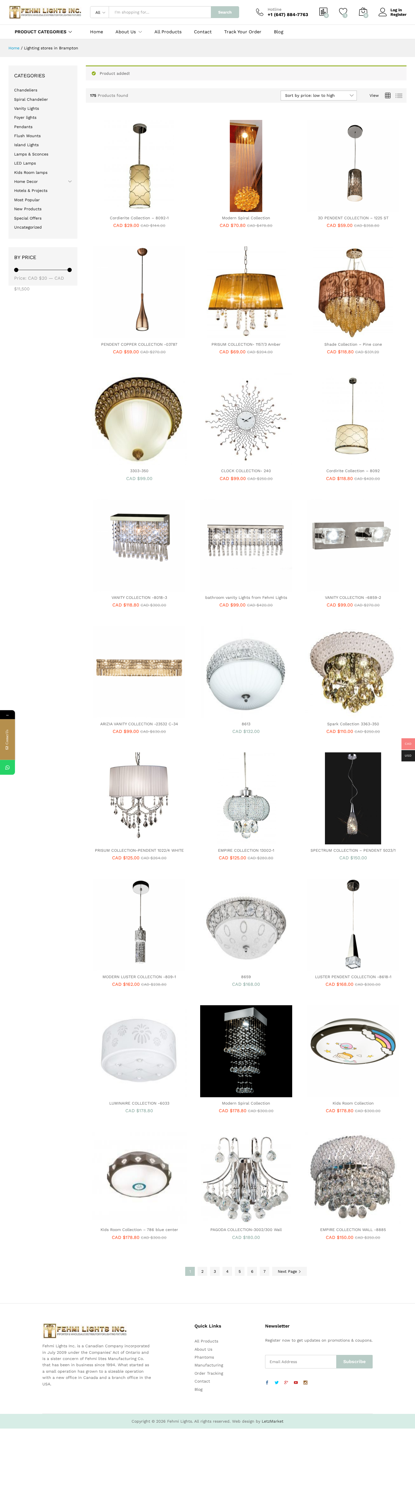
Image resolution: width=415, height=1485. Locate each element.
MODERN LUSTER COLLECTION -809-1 (139, 976)
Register (398, 14)
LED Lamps (25, 163)
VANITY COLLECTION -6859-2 (353, 597)
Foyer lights (25, 117)
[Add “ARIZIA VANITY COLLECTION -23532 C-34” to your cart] (119, 714)
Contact (203, 32)
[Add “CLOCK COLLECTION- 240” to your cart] (226, 461)
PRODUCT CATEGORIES (40, 31)
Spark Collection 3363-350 (353, 724)
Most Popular (27, 200)
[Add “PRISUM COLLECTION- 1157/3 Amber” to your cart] (226, 335)
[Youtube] (296, 1383)
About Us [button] (125, 32)
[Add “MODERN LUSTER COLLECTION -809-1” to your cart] (119, 967)
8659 (246, 976)
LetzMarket (272, 1421)
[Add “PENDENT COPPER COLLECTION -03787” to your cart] (119, 335)
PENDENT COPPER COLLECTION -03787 (139, 344)
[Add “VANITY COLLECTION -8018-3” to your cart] (119, 588)
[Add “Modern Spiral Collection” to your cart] (226, 208)
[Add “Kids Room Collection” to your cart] (333, 1094)
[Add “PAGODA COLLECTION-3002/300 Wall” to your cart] (226, 1220)
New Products (28, 209)
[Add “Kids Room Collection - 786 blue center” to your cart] (119, 1220)
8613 (246, 724)
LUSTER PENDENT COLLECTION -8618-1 (353, 976)
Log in (396, 10)
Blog (278, 32)
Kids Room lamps (30, 172)
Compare (158, 208)
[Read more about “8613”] (226, 714)
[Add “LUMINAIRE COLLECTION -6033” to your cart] (119, 1094)
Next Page (288, 1271)
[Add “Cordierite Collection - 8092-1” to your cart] (119, 208)
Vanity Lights (26, 108)
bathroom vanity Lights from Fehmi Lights (246, 597)
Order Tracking (209, 1373)
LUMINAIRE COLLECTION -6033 (139, 1103)
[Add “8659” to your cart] (226, 967)
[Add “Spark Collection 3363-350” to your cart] (333, 714)
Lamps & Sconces (31, 154)
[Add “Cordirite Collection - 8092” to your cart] (333, 461)
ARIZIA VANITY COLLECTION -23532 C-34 (139, 724)
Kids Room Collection (353, 1103)
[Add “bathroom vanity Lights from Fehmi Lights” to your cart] (226, 588)
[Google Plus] (286, 1383)
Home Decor (26, 181)
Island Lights (26, 145)
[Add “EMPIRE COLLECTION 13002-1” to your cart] (226, 841)
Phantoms (204, 1357)
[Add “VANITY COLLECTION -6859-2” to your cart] (333, 588)
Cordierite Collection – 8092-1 (139, 218)
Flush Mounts (27, 135)
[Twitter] (276, 1383)
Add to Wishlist (145, 208)
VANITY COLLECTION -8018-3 (139, 597)
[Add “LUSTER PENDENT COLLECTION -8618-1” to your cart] (333, 967)
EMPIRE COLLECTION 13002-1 (246, 850)
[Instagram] (305, 1383)
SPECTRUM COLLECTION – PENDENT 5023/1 (353, 850)
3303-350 (139, 470)
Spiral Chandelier (31, 99)
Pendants (23, 126)
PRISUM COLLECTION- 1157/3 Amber (246, 344)
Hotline (274, 9)
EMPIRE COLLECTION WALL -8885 (353, 1229)
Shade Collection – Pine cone (353, 344)
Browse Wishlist (252, 714)
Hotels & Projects (30, 190)
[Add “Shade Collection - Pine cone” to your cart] (333, 335)
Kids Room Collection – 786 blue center (139, 1229)
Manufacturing (209, 1365)
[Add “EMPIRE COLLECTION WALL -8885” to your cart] (333, 1220)
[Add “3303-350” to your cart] (119, 461)
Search (225, 12)
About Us (203, 1349)
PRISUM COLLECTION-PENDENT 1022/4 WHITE (139, 850)
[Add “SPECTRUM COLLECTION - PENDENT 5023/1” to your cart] (333, 841)
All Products (168, 32)
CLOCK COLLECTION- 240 (246, 470)
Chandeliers (25, 90)
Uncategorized (28, 227)
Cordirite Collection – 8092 (353, 470)
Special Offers (28, 218)
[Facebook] (267, 1383)
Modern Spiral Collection (246, 218)
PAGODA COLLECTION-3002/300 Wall (246, 1229)
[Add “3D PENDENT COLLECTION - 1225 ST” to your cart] (333, 208)
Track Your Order (242, 32)
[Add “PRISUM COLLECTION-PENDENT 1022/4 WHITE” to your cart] (119, 841)
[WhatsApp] (7, 767)
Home (96, 32)
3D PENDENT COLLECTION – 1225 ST (353, 218)
